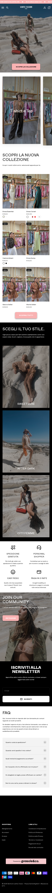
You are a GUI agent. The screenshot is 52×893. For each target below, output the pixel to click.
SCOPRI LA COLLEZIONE (26, 67)
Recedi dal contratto (36, 847)
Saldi (3, 840)
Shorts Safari (31, 304)
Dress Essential (8, 211)
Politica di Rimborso (36, 832)
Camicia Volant (8, 258)
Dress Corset (31, 211)
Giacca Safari (7, 304)
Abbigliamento (7, 828)
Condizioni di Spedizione (37, 828)
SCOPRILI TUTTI (26, 315)
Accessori (5, 832)
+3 (39, 217)
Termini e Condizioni (36, 840)
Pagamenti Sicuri (35, 843)
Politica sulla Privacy (36, 836)
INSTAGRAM (11, 618)
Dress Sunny (30, 258)
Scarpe (4, 836)
